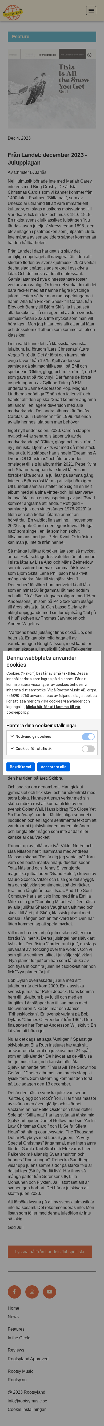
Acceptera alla (53, 767)
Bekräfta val (20, 767)
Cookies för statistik (33, 749)
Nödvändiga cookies (33, 736)
